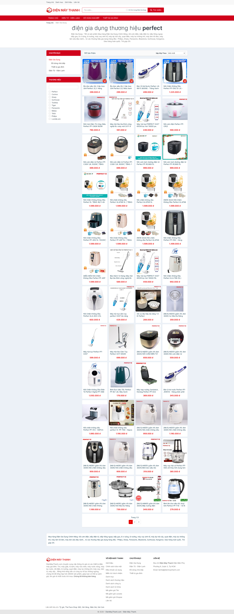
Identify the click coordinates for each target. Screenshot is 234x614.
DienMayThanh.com (113, 612)
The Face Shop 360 (73, 607)
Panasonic (56, 108)
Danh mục (59, 2)
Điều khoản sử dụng (114, 570)
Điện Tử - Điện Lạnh (71, 18)
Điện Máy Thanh (129, 612)
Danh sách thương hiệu (115, 580)
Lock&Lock (56, 119)
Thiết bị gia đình (110, 18)
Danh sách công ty (113, 583)
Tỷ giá (61, 607)
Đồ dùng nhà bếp (91, 18)
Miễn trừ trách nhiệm (114, 573)
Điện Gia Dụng (54, 60)
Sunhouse (55, 100)
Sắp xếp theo (161, 53)
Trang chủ (50, 2)
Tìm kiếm (156, 10)
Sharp (54, 97)
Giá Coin (101, 607)
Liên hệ (76, 2)
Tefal (54, 113)
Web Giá (93, 607)
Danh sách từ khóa (113, 587)
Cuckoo (55, 94)
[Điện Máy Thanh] (58, 559)
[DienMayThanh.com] (63, 10)
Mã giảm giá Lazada (114, 594)
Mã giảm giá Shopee (114, 597)
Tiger (54, 105)
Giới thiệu (68, 2)
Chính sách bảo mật (114, 566)
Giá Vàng (85, 607)
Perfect (55, 92)
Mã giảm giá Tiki (112, 590)
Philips (54, 116)
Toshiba (55, 103)
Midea (54, 111)
